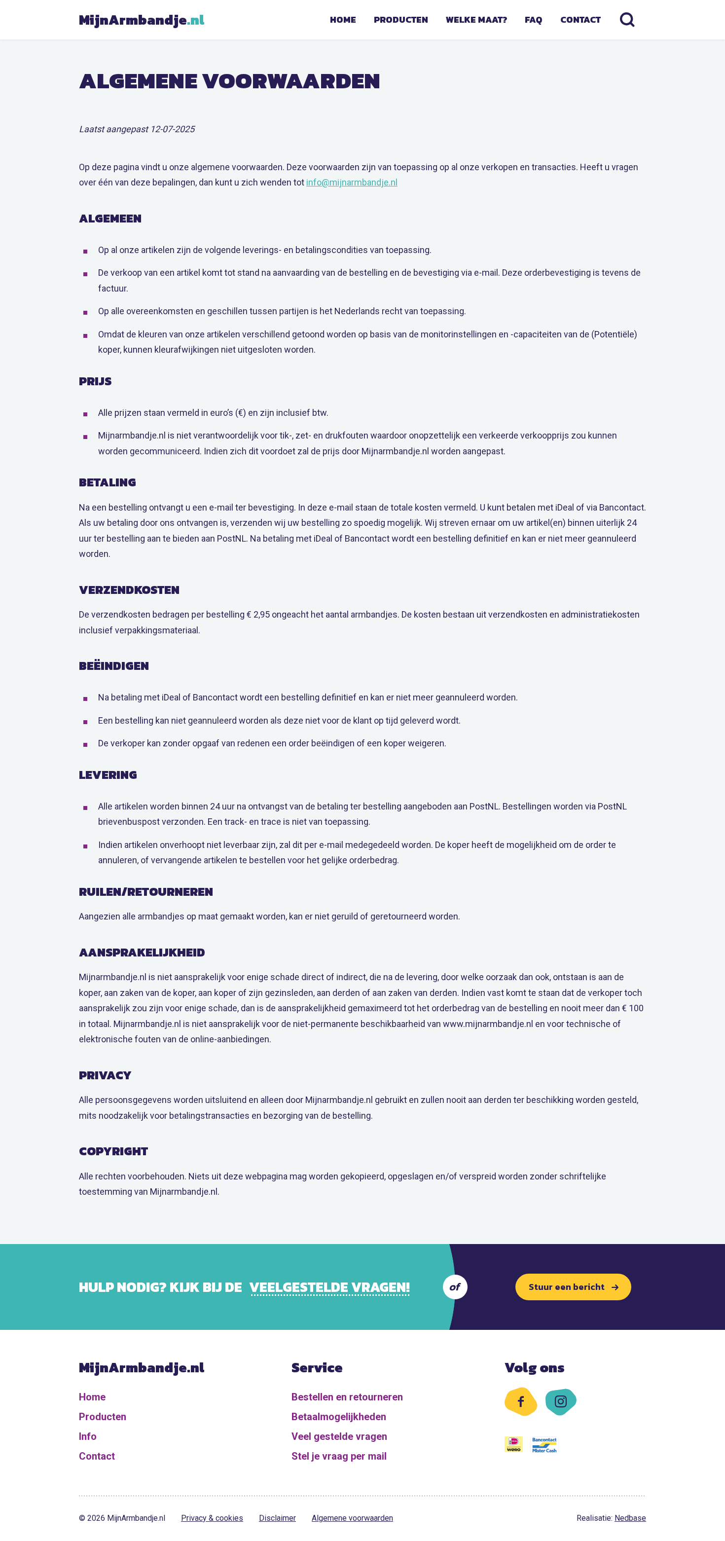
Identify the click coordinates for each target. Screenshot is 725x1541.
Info (88, 1436)
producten (401, 19)
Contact (580, 19)
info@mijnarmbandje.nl (352, 182)
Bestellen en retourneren (347, 1397)
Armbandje (140, 19)
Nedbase (630, 1518)
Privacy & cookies (212, 1518)
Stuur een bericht (567, 1286)
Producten (102, 1417)
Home (343, 19)
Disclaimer (277, 1518)
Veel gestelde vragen (339, 1436)
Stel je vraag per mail (339, 1456)
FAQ (534, 19)
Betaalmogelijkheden (338, 1417)
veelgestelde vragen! (329, 1287)
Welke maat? (476, 19)
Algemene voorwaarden (352, 1518)
